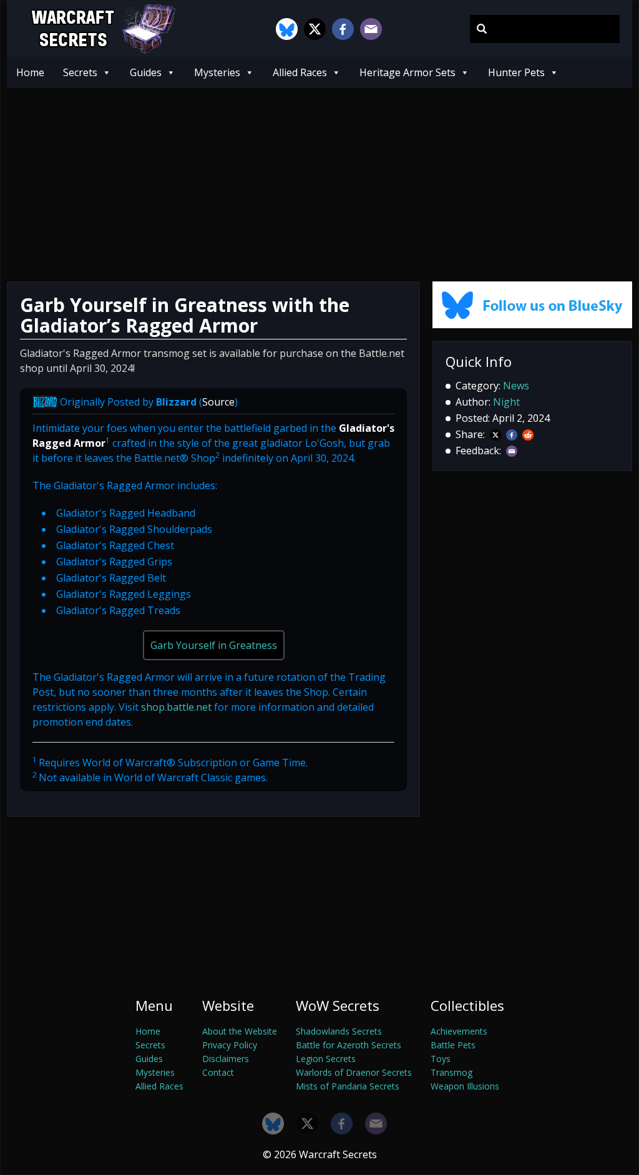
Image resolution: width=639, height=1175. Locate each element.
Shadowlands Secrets (339, 1031)
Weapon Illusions (465, 1086)
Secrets (80, 72)
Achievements (459, 1031)
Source (218, 402)
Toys (441, 1059)
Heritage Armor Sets (407, 72)
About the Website (239, 1031)
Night (506, 402)
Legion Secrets (326, 1059)
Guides (146, 72)
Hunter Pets (516, 72)
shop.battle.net (176, 707)
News (516, 385)
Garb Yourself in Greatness (213, 645)
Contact (218, 1072)
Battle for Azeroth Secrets (348, 1045)
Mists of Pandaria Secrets (347, 1086)
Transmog (451, 1072)
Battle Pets (453, 1045)
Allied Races (300, 72)
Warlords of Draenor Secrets (354, 1072)
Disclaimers (225, 1059)
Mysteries (217, 72)
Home (30, 72)
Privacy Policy (229, 1045)
